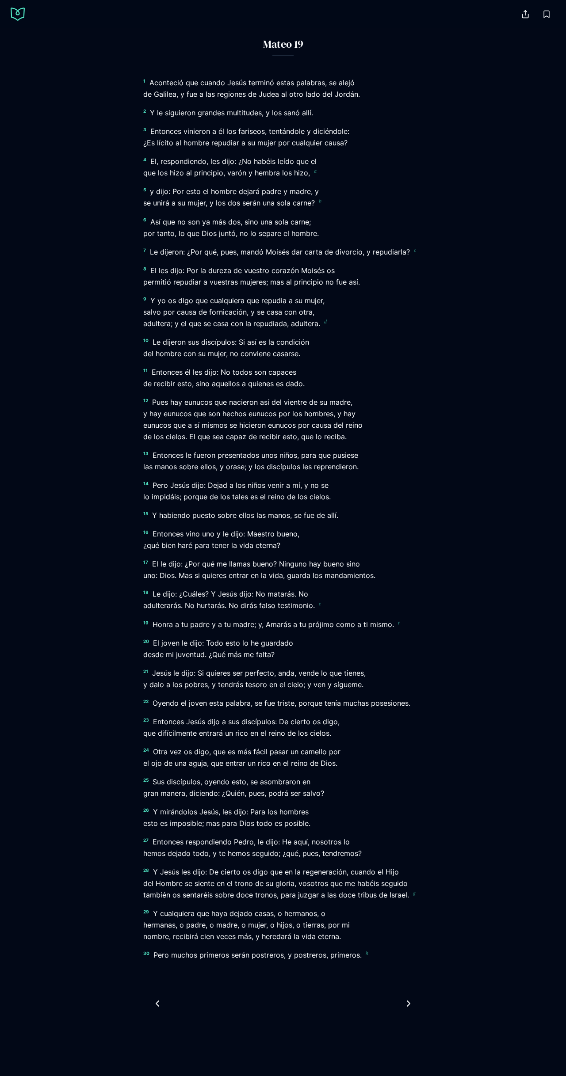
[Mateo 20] (408, 1003)
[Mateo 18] (157, 1003)
